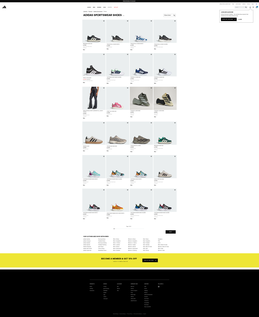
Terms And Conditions (138, 313)
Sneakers (160, 239)
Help (145, 286)
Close (240, 19)
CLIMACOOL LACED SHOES (135, 110)
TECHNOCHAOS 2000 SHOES (112, 146)
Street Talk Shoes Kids (111, 111)
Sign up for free (149, 260)
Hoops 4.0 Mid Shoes (87, 77)
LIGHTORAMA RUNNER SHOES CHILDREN (114, 179)
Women (118, 288)
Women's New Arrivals (163, 246)
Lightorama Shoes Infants (136, 179)
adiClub (132, 296)
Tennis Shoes (101, 248)
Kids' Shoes (146, 239)
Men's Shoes (116, 239)
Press (132, 292)
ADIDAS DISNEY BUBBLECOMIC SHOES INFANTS (115, 213)
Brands (90, 11)
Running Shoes (101, 239)
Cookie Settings (123, 313)
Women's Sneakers (132, 241)
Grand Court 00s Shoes (159, 179)
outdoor (104, 296)
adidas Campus (87, 241)
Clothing (91, 288)
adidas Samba (86, 239)
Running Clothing (102, 242)
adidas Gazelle (86, 242)
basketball (105, 290)
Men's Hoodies (116, 250)
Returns (145, 292)
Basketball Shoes (102, 250)
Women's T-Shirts (132, 242)
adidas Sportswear (98, 11)
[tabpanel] (129, 128)
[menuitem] (89, 7)
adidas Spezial (86, 244)
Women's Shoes (132, 239)
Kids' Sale (145, 248)
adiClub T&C (133, 298)
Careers (132, 288)
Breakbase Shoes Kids (87, 43)
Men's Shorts (116, 246)
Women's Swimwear (133, 248)
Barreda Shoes (86, 146)
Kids (118, 290)
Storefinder (146, 304)
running (104, 286)
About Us (132, 286)
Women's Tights (132, 244)
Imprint (144, 313)
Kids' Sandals (146, 244)
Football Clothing (102, 244)
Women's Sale (161, 250)
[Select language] (256, 4)
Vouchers (146, 296)
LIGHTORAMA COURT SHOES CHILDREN (114, 77)
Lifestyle (85, 11)
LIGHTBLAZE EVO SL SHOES (135, 145)
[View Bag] (256, 7)
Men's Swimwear (117, 248)
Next (170, 231)
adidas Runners (134, 300)
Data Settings (115, 313)
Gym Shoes (100, 246)
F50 (159, 241)
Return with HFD (147, 306)
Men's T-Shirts (116, 242)
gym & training (106, 288)
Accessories (92, 290)
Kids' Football (146, 242)
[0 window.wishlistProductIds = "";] (253, 7)
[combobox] (241, 7)
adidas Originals (87, 246)
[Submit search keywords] (246, 7)
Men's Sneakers (117, 241)
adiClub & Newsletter (148, 294)
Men (118, 286)
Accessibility (146, 302)
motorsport (105, 298)
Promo (145, 288)
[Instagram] (158, 286)
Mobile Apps (133, 294)
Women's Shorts (132, 246)
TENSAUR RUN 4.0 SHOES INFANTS (113, 44)
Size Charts (146, 298)
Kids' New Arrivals (147, 246)
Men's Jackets (116, 244)
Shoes (105, 11)
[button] (89, 7)
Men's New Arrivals (162, 244)
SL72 (159, 242)
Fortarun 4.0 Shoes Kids (135, 77)
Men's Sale (160, 248)
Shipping (146, 290)
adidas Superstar (87, 250)
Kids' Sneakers (146, 241)
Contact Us (146, 300)
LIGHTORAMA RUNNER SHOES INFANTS (90, 179)
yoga (104, 294)
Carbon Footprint (134, 290)
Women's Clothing (132, 250)
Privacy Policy (129, 313)
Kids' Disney (146, 250)
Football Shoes (101, 241)
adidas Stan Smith (87, 248)
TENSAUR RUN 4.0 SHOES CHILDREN (161, 44)
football (104, 292)
